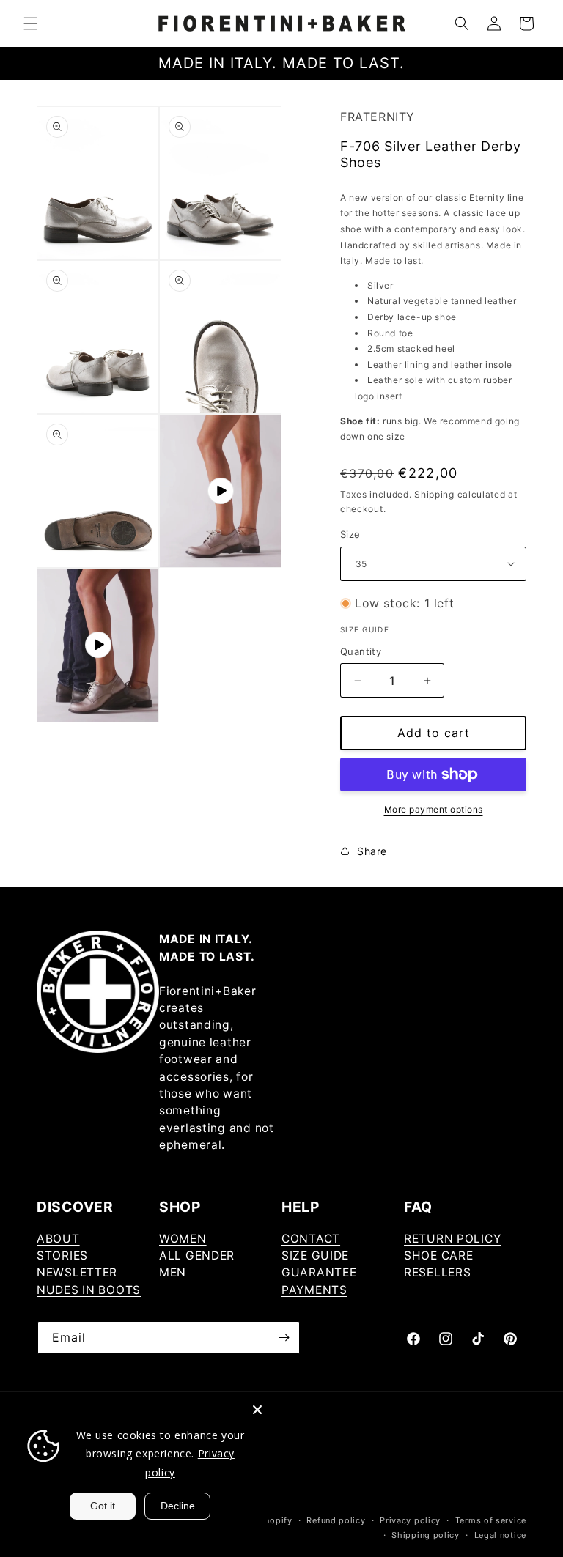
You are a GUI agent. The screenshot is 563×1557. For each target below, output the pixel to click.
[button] (31, 23)
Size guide (364, 629)
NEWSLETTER (77, 1272)
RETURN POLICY (452, 1239)
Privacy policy (410, 1520)
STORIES (62, 1255)
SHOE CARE (438, 1255)
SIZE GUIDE (315, 1255)
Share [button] (372, 851)
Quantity (360, 651)
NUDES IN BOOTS (89, 1290)
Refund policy (335, 1520)
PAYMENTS (314, 1290)
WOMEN (183, 1239)
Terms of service (490, 1520)
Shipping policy (425, 1535)
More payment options (433, 809)
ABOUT (58, 1239)
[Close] (257, 1409)
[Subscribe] (284, 1337)
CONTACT (311, 1239)
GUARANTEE (319, 1272)
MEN (172, 1272)
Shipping (434, 494)
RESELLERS (437, 1272)
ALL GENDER (197, 1255)
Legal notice (500, 1535)
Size (350, 534)
